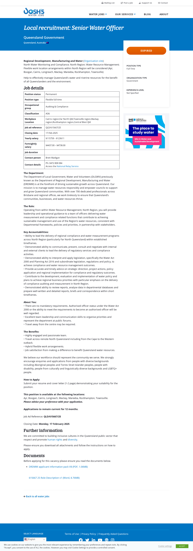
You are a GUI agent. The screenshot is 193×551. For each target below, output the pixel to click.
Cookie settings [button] (165, 546)
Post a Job (128, 3)
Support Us (146, 3)
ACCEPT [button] (182, 546)
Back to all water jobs (37, 496)
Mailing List (109, 3)
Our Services (124, 14)
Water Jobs (97, 14)
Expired (146, 50)
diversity (72, 439)
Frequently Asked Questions (113, 533)
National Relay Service (68, 166)
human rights (55, 439)
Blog (147, 14)
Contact (164, 3)
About (164, 14)
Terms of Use (72, 533)
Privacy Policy (88, 533)
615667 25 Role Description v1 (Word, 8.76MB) (54, 477)
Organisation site (93, 60)
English (31, 539)
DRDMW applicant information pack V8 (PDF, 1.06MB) (58, 466)
